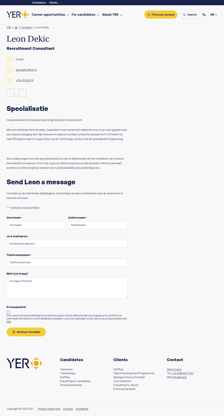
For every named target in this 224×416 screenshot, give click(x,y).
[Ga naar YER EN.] (16, 27)
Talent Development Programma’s (134, 373)
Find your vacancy (163, 14)
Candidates (39, 2)
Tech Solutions (122, 381)
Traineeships (68, 373)
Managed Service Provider (129, 377)
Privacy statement (49, 408)
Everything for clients (125, 385)
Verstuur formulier (29, 332)
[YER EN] (18, 14)
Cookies (68, 408)
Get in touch (174, 369)
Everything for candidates (75, 381)
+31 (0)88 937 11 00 (182, 373)
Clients (53, 2)
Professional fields (71, 385)
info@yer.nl (179, 377)
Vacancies (66, 369)
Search (192, 14)
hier (9, 321)
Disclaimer (82, 408)
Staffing (65, 377)
